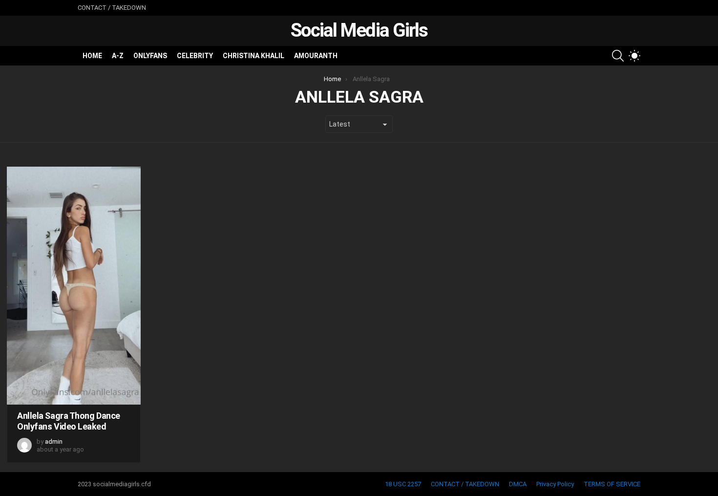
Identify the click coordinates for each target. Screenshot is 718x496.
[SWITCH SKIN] (634, 55)
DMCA (518, 484)
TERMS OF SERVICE (612, 484)
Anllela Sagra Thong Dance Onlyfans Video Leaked (68, 420)
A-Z (118, 56)
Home (92, 56)
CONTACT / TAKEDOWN (112, 7)
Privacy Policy (555, 484)
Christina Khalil (253, 56)
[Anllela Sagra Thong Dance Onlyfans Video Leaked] (74, 286)
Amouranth (316, 56)
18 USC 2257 (403, 484)
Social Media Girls (359, 30)
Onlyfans (150, 56)
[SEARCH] (618, 55)
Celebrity (195, 56)
